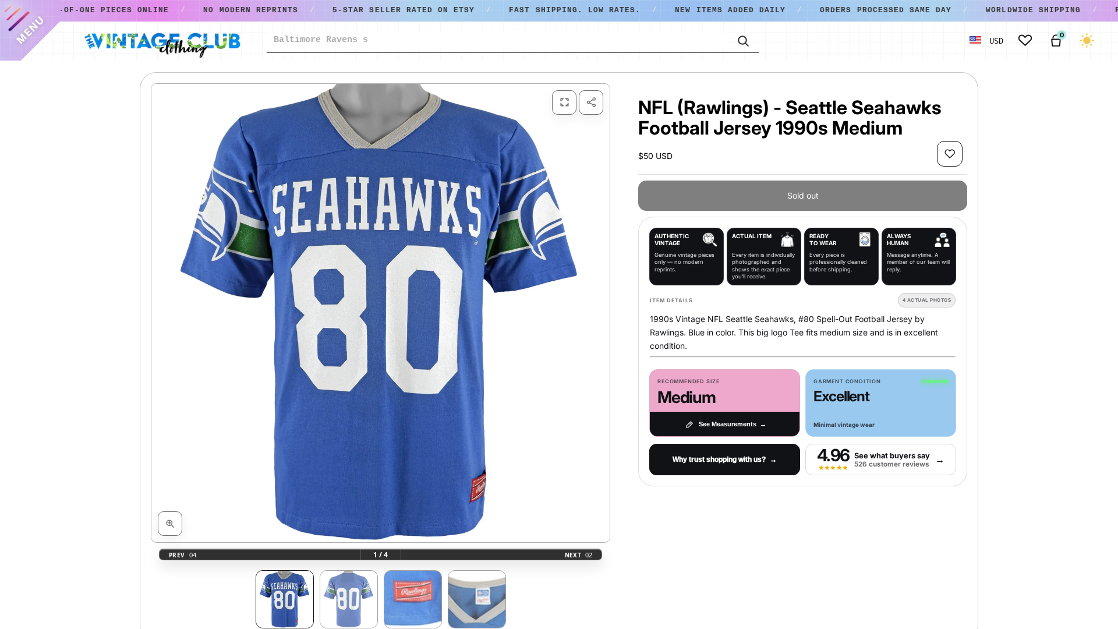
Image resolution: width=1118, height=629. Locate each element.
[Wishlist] (1025, 40)
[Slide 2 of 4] (349, 599)
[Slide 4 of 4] (477, 599)
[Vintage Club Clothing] (162, 41)
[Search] (743, 40)
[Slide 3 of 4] (413, 599)
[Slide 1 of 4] (285, 599)
